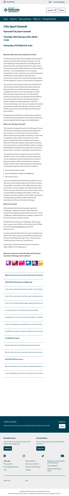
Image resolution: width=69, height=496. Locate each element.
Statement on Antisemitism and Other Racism (56, 462)
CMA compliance (52, 466)
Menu (62, 10)
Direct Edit (7, 480)
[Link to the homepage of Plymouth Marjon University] (11, 10)
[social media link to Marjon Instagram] (24, 456)
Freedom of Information (32, 467)
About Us (13, 19)
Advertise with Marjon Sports (54, 469)
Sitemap (28, 470)
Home (6, 19)
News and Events (25, 19)
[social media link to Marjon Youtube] (63, 456)
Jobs (5, 470)
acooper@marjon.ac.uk (20, 227)
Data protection (30, 461)
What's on (37, 19)
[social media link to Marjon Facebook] (5, 456)
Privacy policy (8, 464)
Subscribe (8, 448)
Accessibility (10, 2)
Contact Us (61, 421)
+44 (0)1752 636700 (10, 421)
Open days (7, 461)
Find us (62, 426)
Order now (40, 448)
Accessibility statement (11, 467)
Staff (50, 2)
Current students (59, 2)
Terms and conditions (32, 464)
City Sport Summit (49, 19)
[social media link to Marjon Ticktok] (43, 456)
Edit (26, 480)
